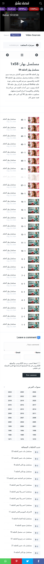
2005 (34, 422)
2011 (34, 413)
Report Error (16, 35)
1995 (9, 430)
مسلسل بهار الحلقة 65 (8, 119)
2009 (9, 413)
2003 (9, 422)
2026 (34, 392)
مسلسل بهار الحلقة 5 (8, 291)
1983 (9, 435)
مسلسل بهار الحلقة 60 (8, 160)
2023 (34, 396)
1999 (9, 426)
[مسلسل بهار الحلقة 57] (36, 55)
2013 (22, 409)
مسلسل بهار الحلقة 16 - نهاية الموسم (8, 201)
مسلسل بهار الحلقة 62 (8, 144)
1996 (22, 430)
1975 (22, 439)
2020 (34, 400)
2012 (9, 409)
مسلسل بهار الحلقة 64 (8, 127)
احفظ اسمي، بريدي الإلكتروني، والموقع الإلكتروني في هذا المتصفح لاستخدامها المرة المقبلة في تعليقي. (22, 365)
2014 (34, 409)
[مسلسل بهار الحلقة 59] (7, 55)
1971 (9, 439)
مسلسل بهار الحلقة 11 (8, 242)
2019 (22, 400)
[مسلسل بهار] (22, 55)
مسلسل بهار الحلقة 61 (8, 152)
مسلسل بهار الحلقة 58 (8, 176)
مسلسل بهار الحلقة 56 (8, 193)
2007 (22, 418)
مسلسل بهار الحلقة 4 (8, 299)
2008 (34, 418)
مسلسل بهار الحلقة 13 (8, 226)
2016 (22, 405)
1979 (34, 439)
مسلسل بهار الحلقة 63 (8, 135)
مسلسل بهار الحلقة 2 (8, 316)
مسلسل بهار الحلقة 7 (8, 275)
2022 (22, 396)
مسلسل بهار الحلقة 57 (8, 185)
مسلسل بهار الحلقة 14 (8, 217)
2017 (34, 405)
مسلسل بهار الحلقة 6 (8, 283)
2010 (22, 413)
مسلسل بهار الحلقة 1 (8, 324)
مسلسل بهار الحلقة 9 (8, 258)
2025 (22, 392)
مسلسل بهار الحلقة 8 (8, 267)
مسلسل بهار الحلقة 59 (8, 168)
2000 (22, 426)
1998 (34, 430)
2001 (34, 426)
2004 (22, 422)
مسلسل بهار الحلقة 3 (8, 308)
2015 (9, 405)
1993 (34, 435)
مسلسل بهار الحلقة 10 (8, 250)
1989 (22, 435)
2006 (9, 418)
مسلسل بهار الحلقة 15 (8, 209)
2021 (9, 396)
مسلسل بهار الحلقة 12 (8, 234)
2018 (9, 400)
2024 (9, 392)
